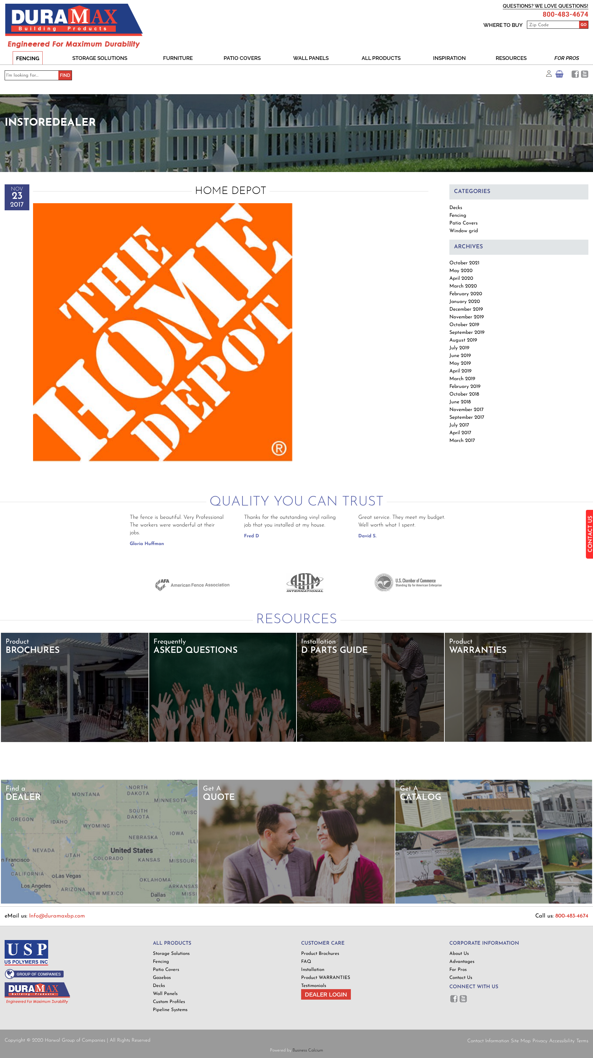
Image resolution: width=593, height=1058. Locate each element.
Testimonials (313, 986)
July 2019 (459, 348)
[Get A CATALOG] (493, 902)
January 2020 (464, 301)
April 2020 (461, 278)
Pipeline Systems (170, 1010)
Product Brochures (320, 953)
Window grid (463, 231)
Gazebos (162, 978)
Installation (312, 970)
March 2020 (463, 286)
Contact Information (488, 1041)
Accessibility (561, 1041)
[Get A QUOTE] (296, 902)
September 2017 (466, 417)
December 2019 (466, 309)
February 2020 (465, 294)
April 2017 (460, 432)
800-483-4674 (565, 14)
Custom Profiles (169, 1002)
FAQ (306, 961)
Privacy (539, 1041)
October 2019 (464, 324)
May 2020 (461, 270)
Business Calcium (307, 1050)
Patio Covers (242, 58)
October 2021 (464, 263)
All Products (381, 58)
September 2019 (467, 332)
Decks (455, 207)
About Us (459, 953)
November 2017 (466, 409)
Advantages (461, 961)
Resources (511, 58)
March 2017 (462, 440)
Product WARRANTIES (325, 978)
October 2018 (464, 394)
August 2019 (463, 340)
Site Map (521, 1041)
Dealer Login (326, 994)
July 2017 (459, 425)
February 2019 (465, 386)
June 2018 (460, 402)
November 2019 (466, 317)
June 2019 (460, 355)
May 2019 (460, 363)
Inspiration (449, 58)
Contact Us (460, 978)
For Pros (566, 58)
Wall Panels (311, 58)
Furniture (178, 58)
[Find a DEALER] (99, 902)
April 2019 (460, 371)
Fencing (27, 58)
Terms (582, 1041)
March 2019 (462, 378)
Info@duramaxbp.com (57, 916)
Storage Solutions (99, 58)
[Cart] (559, 75)
